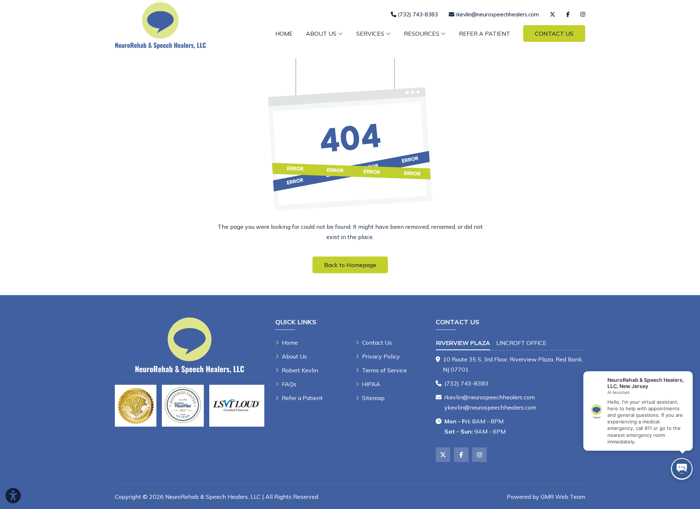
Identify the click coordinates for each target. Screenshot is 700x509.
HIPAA (371, 384)
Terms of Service (384, 370)
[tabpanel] (510, 364)
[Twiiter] (552, 14)
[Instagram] (582, 14)
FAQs (289, 384)
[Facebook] (567, 14)
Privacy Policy (381, 356)
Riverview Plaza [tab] (463, 342)
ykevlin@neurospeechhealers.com (490, 407)
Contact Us (554, 33)
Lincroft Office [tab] (521, 342)
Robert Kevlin (300, 370)
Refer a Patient (484, 33)
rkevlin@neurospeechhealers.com (489, 397)
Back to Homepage (350, 265)
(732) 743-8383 (466, 383)
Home (284, 33)
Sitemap (373, 398)
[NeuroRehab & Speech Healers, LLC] (160, 24)
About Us (294, 356)
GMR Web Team (563, 496)
